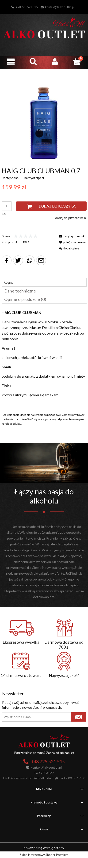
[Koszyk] (77, 61)
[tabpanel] (44, 358)
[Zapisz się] (78, 717)
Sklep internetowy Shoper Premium (44, 855)
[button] (11, 61)
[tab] (44, 282)
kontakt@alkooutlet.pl (59, 7)
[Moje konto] (55, 61)
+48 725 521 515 (27, 7)
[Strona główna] (44, 27)
